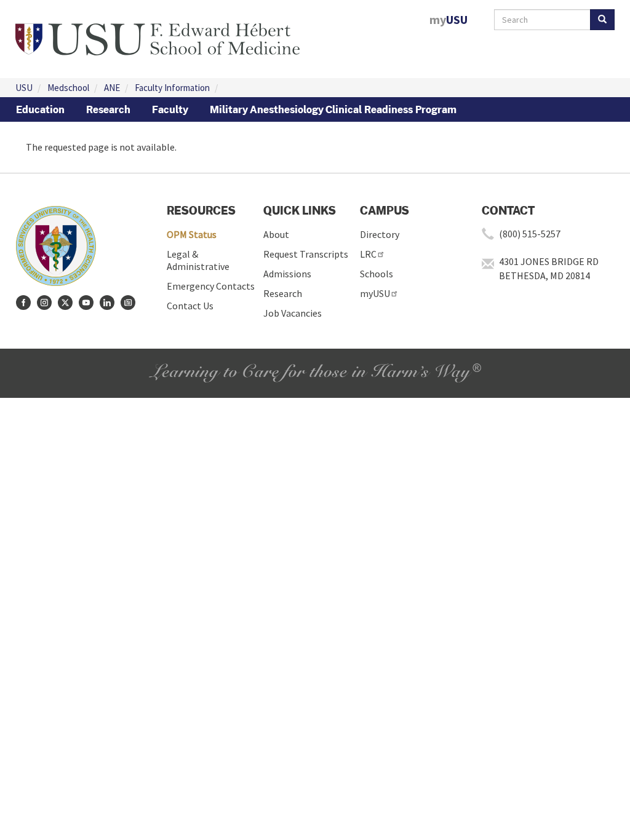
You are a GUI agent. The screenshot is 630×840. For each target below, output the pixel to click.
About (276, 234)
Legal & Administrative (198, 260)
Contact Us (190, 305)
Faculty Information (172, 87)
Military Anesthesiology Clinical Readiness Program (333, 109)
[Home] (157, 37)
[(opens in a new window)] (23, 302)
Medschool (68, 87)
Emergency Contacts (211, 286)
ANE (112, 87)
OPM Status (192, 234)
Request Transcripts (305, 254)
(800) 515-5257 (529, 234)
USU (24, 87)
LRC (368, 254)
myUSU (375, 293)
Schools (376, 273)
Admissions (287, 273)
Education (40, 109)
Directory (379, 234)
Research (108, 109)
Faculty (170, 109)
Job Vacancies (292, 313)
